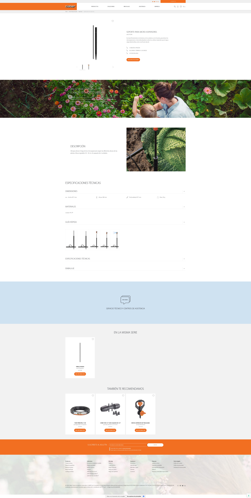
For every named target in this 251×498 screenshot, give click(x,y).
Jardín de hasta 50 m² (92, 471)
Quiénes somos (155, 463)
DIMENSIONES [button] (71, 191)
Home (66, 11)
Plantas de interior (91, 465)
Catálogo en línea (69, 471)
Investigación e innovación (158, 467)
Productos (94, 6)
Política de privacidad (178, 465)
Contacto (173, 1)
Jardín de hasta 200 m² (92, 473)
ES (183, 6)
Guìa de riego (133, 465)
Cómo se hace (76, 108)
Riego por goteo (69, 467)
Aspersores (80, 11)
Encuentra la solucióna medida (94, 463)
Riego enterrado (69, 469)
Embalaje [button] (69, 268)
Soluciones (111, 6)
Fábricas (154, 469)
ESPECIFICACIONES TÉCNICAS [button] (77, 259)
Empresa (157, 6)
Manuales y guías (134, 467)
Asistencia (142, 6)
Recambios (133, 463)
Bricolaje (127, 6)
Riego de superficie (69, 465)
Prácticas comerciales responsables (160, 471)
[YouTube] (154, 1)
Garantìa (132, 469)
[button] (113, 67)
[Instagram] (156, 1)
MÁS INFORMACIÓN (80, 374)
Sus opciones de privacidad (134, 496)
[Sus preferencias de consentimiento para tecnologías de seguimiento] (248, 495)
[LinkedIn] (158, 1)
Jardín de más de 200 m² (93, 475)
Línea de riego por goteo (73, 11)
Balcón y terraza (90, 467)
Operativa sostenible (157, 465)
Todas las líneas (68, 463)
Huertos (89, 469)
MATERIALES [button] (70, 206)
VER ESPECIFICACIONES (133, 59)
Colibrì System (112, 465)
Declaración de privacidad (180, 467)
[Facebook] (152, 1)
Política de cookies (178, 463)
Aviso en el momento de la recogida (116, 496)
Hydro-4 (110, 463)
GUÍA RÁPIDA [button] (71, 222)
